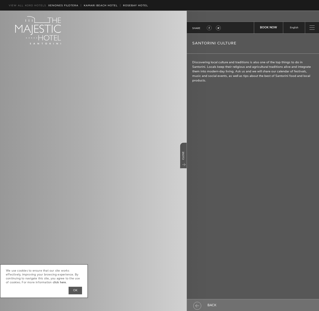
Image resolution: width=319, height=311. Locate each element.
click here (59, 282)
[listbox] (294, 27)
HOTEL (101, 5)
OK (75, 290)
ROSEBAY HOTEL (135, 5)
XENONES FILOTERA (63, 5)
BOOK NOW (268, 27)
